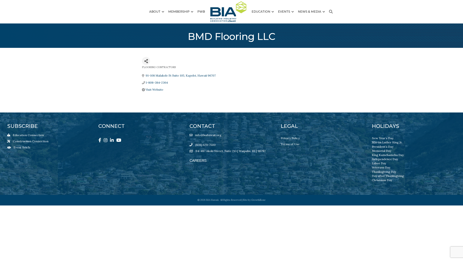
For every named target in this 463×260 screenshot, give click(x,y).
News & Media (309, 11)
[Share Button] (146, 61)
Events (284, 11)
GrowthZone (258, 200)
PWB (201, 11)
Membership (179, 11)
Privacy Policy (290, 138)
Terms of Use (290, 144)
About (154, 11)
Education (261, 11)
